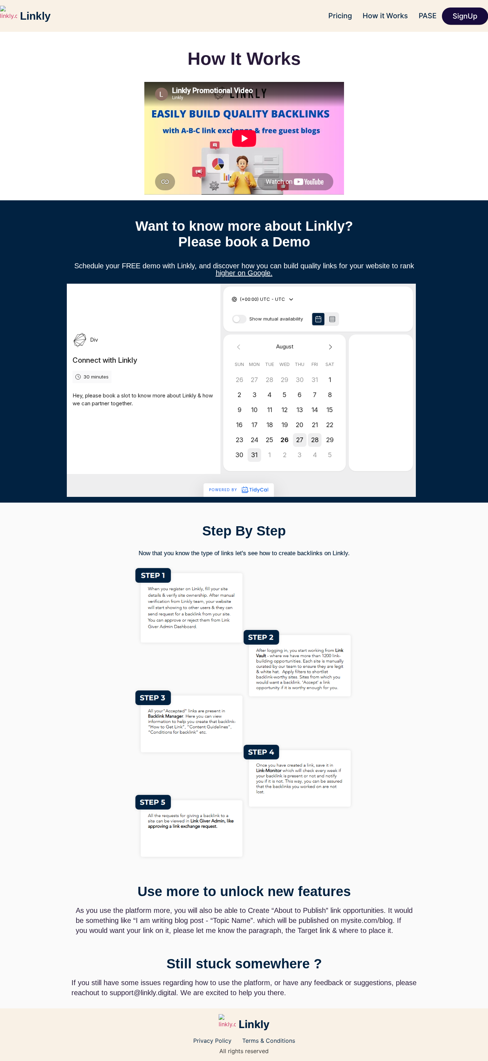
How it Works (385, 15)
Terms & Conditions (268, 1040)
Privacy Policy (212, 1040)
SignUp (465, 16)
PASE (428, 15)
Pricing (340, 15)
